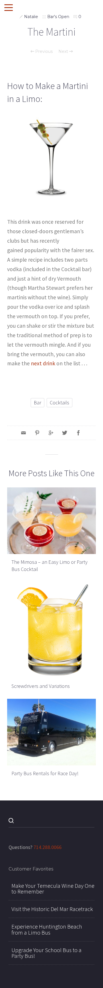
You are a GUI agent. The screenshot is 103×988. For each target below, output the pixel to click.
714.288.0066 (47, 847)
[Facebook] (78, 433)
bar (37, 402)
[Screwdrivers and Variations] (51, 629)
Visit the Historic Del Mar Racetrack (52, 909)
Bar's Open (58, 16)
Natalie (31, 16)
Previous (43, 51)
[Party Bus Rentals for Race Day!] (51, 731)
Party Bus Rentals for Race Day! (44, 773)
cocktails (59, 402)
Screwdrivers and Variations (40, 686)
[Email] (23, 433)
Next (63, 51)
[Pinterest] (37, 433)
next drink (43, 363)
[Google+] (51, 433)
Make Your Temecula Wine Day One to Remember (52, 888)
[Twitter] (65, 433)
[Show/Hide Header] (8, 8)
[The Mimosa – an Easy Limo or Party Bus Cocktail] (51, 520)
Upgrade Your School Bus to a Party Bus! (46, 953)
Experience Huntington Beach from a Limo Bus (46, 929)
